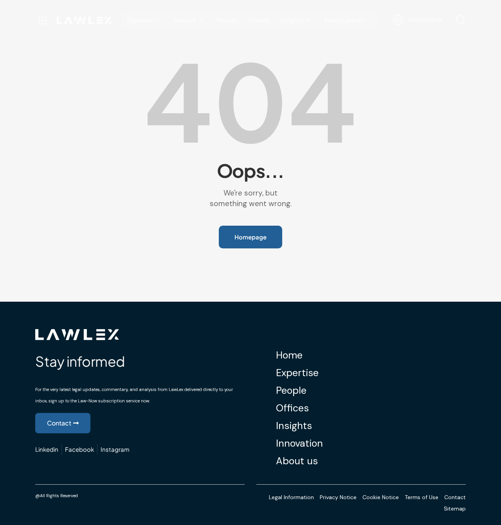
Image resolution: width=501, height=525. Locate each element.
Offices (259, 20)
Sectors (185, 20)
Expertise (140, 20)
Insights (292, 20)
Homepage (250, 237)
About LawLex (344, 20)
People (227, 20)
